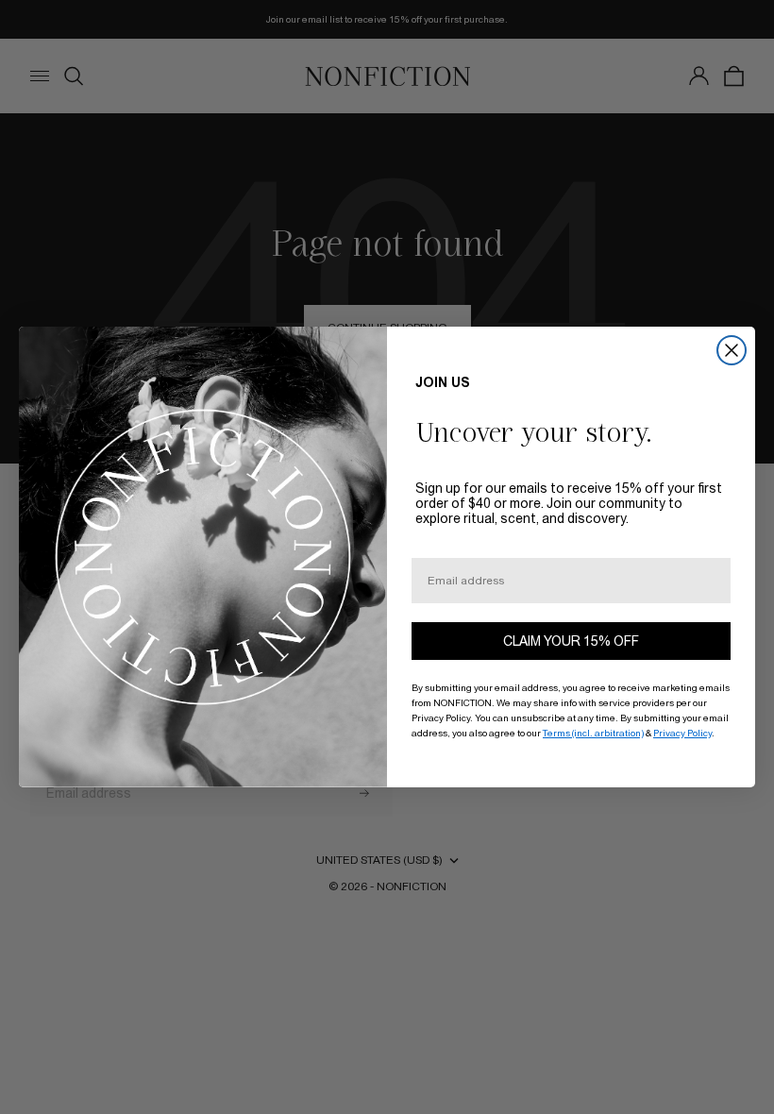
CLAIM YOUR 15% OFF (571, 641)
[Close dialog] (731, 350)
